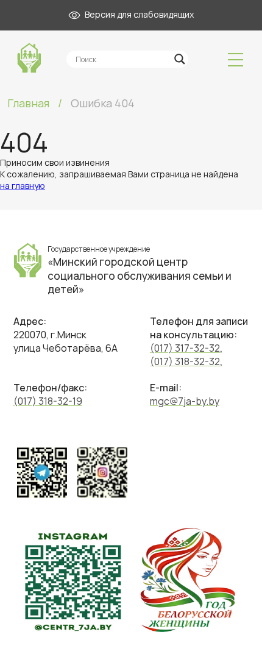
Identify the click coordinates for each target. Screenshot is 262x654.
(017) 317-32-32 (185, 348)
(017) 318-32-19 (47, 401)
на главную (22, 185)
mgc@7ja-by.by (184, 401)
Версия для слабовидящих (137, 14)
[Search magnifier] (179, 59)
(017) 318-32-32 (185, 361)
